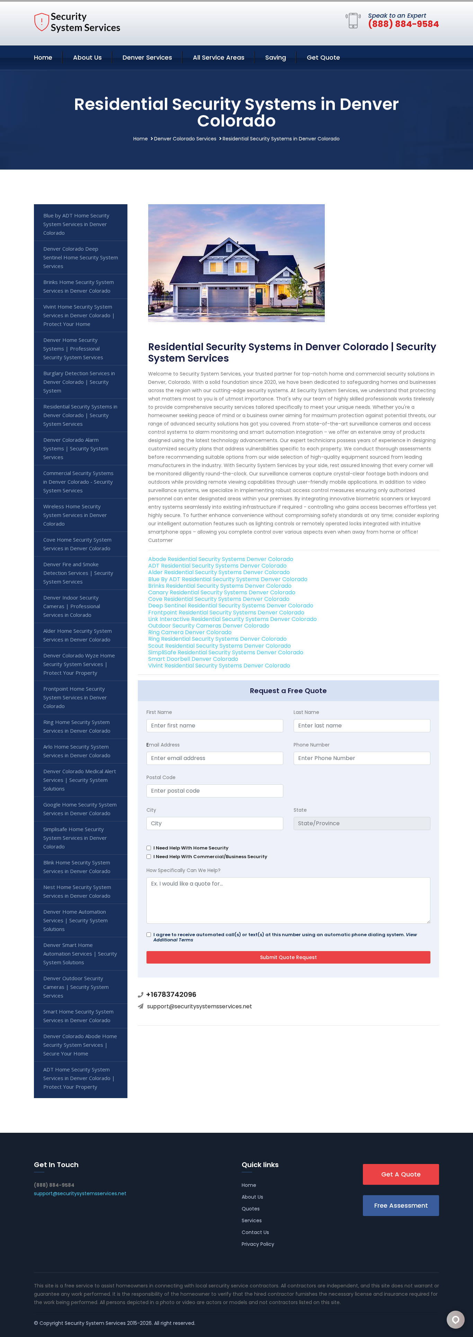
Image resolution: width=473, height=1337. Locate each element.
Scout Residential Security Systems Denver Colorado (219, 646)
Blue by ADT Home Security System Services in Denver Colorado (76, 224)
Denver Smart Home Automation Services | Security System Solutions (80, 953)
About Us (87, 57)
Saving (275, 57)
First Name (159, 712)
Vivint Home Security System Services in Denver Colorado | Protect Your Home (79, 315)
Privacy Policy (258, 1244)
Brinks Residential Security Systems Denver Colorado (220, 586)
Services (252, 1220)
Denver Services (147, 57)
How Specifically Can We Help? (183, 870)
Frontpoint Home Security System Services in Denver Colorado (75, 697)
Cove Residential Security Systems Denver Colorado (218, 599)
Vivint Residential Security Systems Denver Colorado (219, 666)
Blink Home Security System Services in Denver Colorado (76, 866)
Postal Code (161, 777)
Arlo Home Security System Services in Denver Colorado (76, 751)
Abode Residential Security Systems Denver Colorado (220, 559)
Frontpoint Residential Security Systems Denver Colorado (226, 612)
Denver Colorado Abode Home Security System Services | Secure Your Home (80, 1045)
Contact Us (255, 1232)
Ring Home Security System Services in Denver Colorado (76, 726)
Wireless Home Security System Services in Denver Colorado (75, 515)
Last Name (306, 712)
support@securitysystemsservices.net (199, 1006)
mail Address (163, 744)
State (300, 809)
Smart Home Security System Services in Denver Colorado (78, 1016)
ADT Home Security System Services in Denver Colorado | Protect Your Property (79, 1078)
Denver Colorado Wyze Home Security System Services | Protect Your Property (79, 664)
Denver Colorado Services (185, 138)
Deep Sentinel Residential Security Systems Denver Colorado (230, 606)
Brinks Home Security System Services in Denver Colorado (78, 286)
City (151, 809)
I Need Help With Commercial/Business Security (210, 856)
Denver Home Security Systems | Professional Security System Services (73, 348)
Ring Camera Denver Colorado (190, 632)
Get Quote (323, 57)
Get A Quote (401, 1174)
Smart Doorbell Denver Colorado (193, 659)
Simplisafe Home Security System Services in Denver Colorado (75, 838)
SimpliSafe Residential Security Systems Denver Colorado (225, 652)
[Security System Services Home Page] (77, 22)
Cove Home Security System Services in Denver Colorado (77, 544)
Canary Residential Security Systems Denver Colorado (221, 592)
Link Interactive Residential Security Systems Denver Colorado (232, 619)
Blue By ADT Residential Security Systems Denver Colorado (227, 579)
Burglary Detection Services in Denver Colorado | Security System (79, 382)
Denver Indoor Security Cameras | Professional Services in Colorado (71, 606)
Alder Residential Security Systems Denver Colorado (219, 572)
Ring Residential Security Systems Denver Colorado (217, 639)
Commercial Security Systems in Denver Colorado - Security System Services (78, 481)
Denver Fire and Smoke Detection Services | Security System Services (78, 573)
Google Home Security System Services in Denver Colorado (80, 809)
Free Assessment (401, 1205)
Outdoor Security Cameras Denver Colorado (208, 626)
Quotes (251, 1208)
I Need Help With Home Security (191, 848)
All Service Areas (218, 57)
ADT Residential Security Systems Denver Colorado (217, 566)
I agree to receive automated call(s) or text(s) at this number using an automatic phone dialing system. (285, 937)
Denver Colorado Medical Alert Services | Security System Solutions (79, 780)
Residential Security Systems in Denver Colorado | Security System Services (80, 415)
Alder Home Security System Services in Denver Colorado (77, 635)
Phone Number (312, 744)
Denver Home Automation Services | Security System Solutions (75, 920)
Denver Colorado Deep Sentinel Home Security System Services (80, 257)
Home (43, 57)
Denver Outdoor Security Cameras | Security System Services (76, 987)
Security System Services (95, 1323)
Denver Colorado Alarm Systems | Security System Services (75, 448)
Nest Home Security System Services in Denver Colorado (77, 891)
